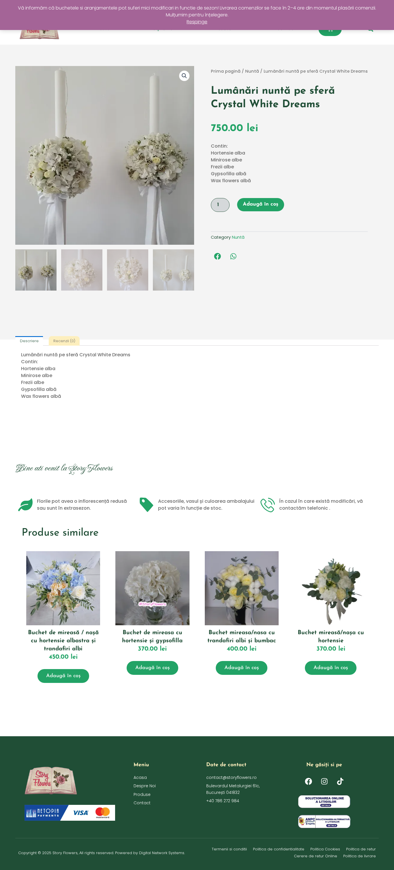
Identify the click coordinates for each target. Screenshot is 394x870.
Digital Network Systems (161, 853)
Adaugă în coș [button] (63, 676)
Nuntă (252, 71)
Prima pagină (226, 71)
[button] (184, 76)
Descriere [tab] (29, 341)
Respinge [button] (197, 21)
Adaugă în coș (260, 204)
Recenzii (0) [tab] (64, 341)
